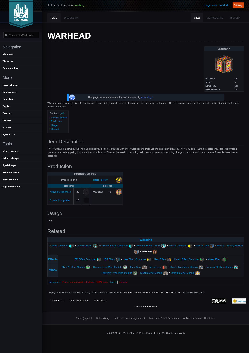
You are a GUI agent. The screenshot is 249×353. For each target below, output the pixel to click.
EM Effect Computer (85, 259)
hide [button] (63, 113)
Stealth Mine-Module (151, 273)
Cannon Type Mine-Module (107, 267)
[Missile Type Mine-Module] (201, 267)
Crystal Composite (60, 200)
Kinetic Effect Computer (186, 259)
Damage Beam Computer (114, 245)
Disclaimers (100, 301)
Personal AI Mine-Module (219, 267)
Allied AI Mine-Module (73, 267)
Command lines (11, 68)
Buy (239, 5)
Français (7, 113)
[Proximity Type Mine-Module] (135, 273)
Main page (8, 54)
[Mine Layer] (165, 267)
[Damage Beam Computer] (131, 245)
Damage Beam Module (148, 245)
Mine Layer (156, 267)
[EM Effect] (118, 259)
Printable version (11, 172)
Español (7, 127)
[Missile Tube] (212, 245)
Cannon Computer (58, 245)
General (123, 282)
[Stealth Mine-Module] (165, 273)
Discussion (71, 17)
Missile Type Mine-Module (184, 267)
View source (215, 17)
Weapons (146, 239)
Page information (11, 186)
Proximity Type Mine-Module (117, 273)
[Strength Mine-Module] (197, 273)
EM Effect (109, 259)
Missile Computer (178, 245)
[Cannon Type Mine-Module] (125, 267)
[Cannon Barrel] (95, 245)
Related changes (11, 158)
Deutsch (7, 120)
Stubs (113, 282)
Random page (10, 92)
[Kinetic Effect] (224, 259)
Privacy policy (57, 301)
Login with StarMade (217, 5)
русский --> (9, 134)
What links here (11, 151)
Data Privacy (103, 318)
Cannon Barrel (84, 245)
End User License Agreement (129, 318)
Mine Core (135, 267)
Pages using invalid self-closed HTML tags (85, 282)
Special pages (9, 165)
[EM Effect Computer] (99, 259)
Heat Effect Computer (134, 259)
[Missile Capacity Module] (137, 251)
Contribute (8, 99)
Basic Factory (100, 179)
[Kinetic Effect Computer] (202, 259)
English (6, 106)
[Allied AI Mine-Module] (88, 267)
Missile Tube (202, 245)
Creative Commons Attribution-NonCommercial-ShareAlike (152, 293)
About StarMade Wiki (79, 301)
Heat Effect (160, 259)
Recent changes (10, 85)
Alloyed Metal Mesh (60, 191)
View (197, 17)
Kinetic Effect (214, 259)
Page (54, 17)
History (235, 17)
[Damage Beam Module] (164, 245)
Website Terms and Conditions (199, 318)
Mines (53, 270)
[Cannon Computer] (71, 245)
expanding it (147, 97)
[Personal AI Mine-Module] (236, 267)
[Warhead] (155, 251)
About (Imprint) (84, 318)
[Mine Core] (144, 267)
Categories (54, 282)
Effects (53, 259)
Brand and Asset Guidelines (164, 318)
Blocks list (8, 61)
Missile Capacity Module (230, 245)
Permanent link (11, 179)
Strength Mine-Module (182, 273)
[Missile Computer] (190, 245)
